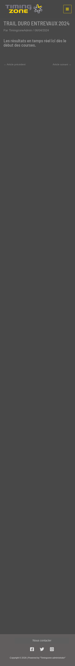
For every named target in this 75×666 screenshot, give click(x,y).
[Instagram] (52, 649)
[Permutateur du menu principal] (67, 9)
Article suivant (62, 64)
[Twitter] (42, 649)
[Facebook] (32, 649)
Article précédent (14, 64)
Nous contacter (42, 640)
